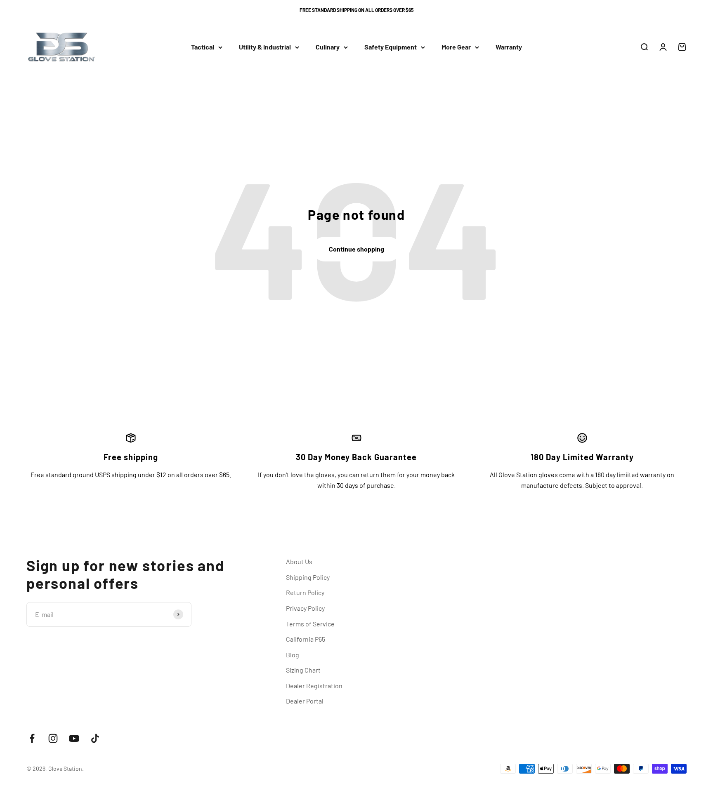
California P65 (305, 639)
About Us (299, 561)
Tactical (202, 47)
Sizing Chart (303, 670)
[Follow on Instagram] (53, 738)
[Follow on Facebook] (32, 738)
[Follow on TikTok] (95, 738)
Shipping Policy (308, 577)
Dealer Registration (314, 685)
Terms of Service (310, 624)
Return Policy (305, 592)
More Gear (456, 47)
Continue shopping (356, 249)
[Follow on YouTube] (74, 738)
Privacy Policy (305, 608)
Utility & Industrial (265, 47)
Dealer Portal (304, 701)
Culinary (328, 47)
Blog (292, 655)
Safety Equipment (390, 47)
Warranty (509, 47)
